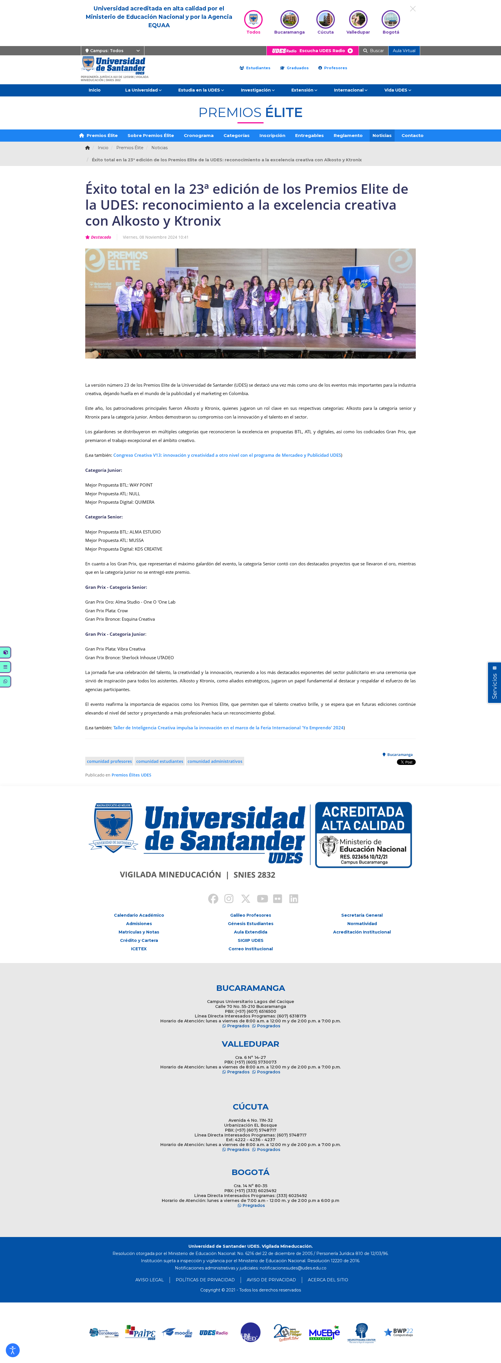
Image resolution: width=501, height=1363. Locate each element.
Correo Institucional (250, 949)
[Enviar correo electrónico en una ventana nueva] (293, 1268)
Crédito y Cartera (139, 940)
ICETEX (139, 949)
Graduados (297, 68)
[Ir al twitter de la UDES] (242, 899)
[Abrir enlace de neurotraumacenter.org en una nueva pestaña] (324, 1333)
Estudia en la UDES (199, 90)
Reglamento (348, 135)
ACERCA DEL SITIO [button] (328, 1279)
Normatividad (362, 924)
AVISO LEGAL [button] (149, 1279)
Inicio (95, 90)
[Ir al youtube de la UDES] (258, 899)
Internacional (349, 90)
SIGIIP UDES (251, 940)
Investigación (256, 90)
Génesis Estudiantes (250, 924)
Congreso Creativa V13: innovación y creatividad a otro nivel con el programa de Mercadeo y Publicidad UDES (227, 455)
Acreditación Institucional (362, 932)
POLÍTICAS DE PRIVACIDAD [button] (205, 1279)
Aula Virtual (404, 50)
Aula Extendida (250, 932)
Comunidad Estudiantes (159, 761)
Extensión (302, 90)
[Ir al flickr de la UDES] (274, 899)
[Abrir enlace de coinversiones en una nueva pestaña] (398, 1333)
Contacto (413, 135)
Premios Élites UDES (131, 775)
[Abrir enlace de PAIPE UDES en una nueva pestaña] (103, 1333)
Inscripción (272, 135)
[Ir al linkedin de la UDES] (291, 899)
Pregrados (238, 1025)
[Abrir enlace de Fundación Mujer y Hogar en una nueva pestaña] (251, 1333)
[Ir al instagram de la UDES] (226, 899)
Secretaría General (362, 915)
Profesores (335, 68)
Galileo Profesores (250, 915)
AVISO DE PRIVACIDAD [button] (271, 1279)
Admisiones (139, 924)
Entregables (309, 135)
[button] (13, 1350)
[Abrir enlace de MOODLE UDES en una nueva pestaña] (140, 1333)
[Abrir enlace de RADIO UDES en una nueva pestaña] (177, 1333)
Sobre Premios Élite (151, 135)
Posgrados (268, 1025)
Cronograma (199, 135)
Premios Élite (102, 135)
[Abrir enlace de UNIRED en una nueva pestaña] (214, 1333)
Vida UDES (395, 90)
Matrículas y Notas (139, 932)
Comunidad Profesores (109, 761)
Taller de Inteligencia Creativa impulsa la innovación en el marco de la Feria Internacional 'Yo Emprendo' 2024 (228, 727)
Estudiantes (258, 68)
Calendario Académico (139, 915)
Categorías (237, 135)
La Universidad (141, 90)
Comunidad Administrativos (215, 761)
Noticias (382, 135)
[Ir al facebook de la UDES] (209, 899)
